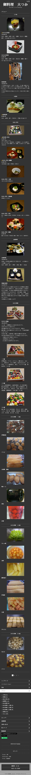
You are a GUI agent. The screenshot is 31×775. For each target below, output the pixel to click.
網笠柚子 (4, 577)
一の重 (3, 359)
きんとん (4, 629)
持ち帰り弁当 (5, 137)
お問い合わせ (4, 724)
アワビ (3, 452)
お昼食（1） (5, 696)
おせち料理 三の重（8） (8, 709)
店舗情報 (3, 721)
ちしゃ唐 (4, 543)
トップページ (4, 680)
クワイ (3, 669)
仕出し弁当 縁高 (6, 232)
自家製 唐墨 (5, 469)
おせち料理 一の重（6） (8, 705)
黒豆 (3, 503)
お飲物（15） (5, 711)
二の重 (3, 383)
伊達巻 (3, 595)
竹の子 (3, 651)
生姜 (3, 612)
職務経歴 (3, 731)
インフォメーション (6, 684)
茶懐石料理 (4, 283)
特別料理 (4, 81)
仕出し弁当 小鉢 (6, 179)
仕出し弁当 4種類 (7, 160)
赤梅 (3, 521)
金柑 (3, 560)
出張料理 (4, 257)
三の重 (3, 407)
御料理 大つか (15, 4)
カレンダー (4, 717)
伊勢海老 (4, 435)
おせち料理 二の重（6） (8, 707)
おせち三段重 (5, 321)
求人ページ (4, 727)
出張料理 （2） (6, 701)
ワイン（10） (6, 713)
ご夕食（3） (5, 694)
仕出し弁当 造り (6, 213)
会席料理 (4, 114)
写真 (2, 687)
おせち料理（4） (6, 703)
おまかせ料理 (5, 32)
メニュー (3, 690)
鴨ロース (4, 486)
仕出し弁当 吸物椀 (7, 196)
